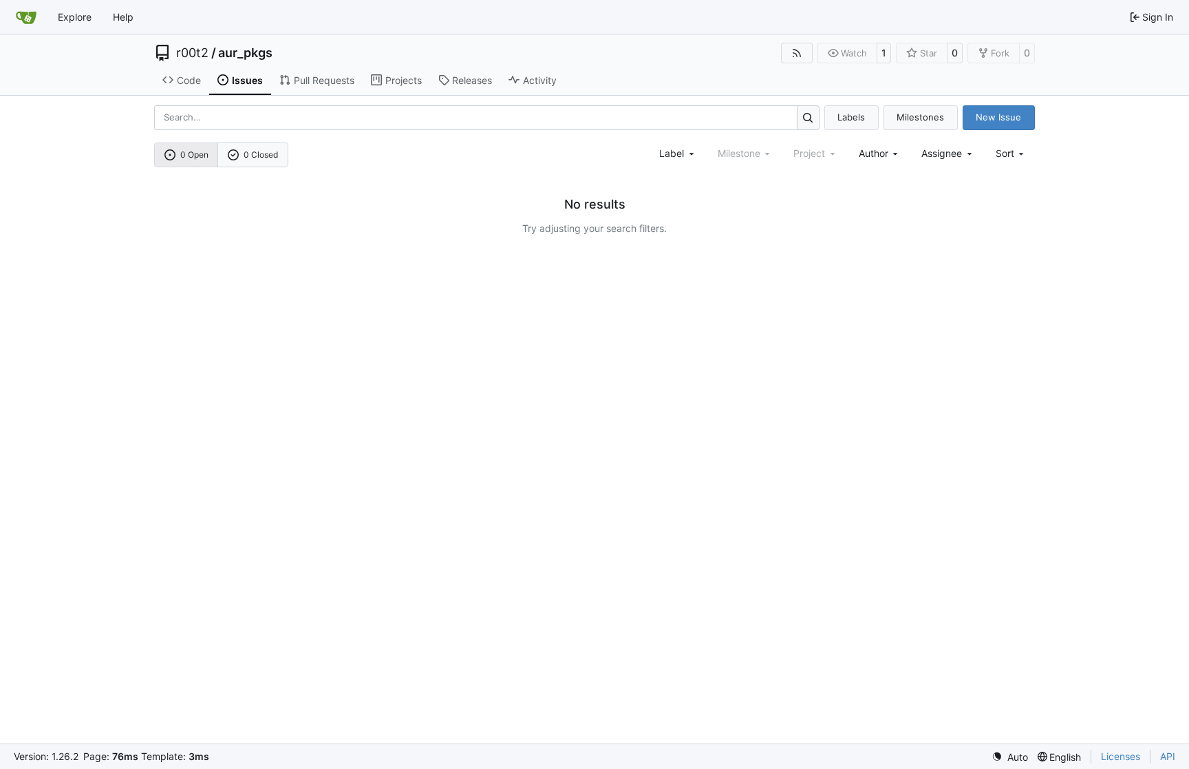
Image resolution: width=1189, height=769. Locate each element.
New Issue (998, 117)
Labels (851, 117)
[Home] (26, 17)
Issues (247, 80)
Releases (472, 80)
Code (189, 80)
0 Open (194, 154)
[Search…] (808, 117)
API (1167, 756)
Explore (75, 17)
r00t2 (192, 53)
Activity (540, 80)
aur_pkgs (245, 53)
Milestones (920, 117)
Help (123, 17)
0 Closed (261, 154)
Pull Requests (324, 80)
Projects (403, 80)
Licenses (1120, 756)
